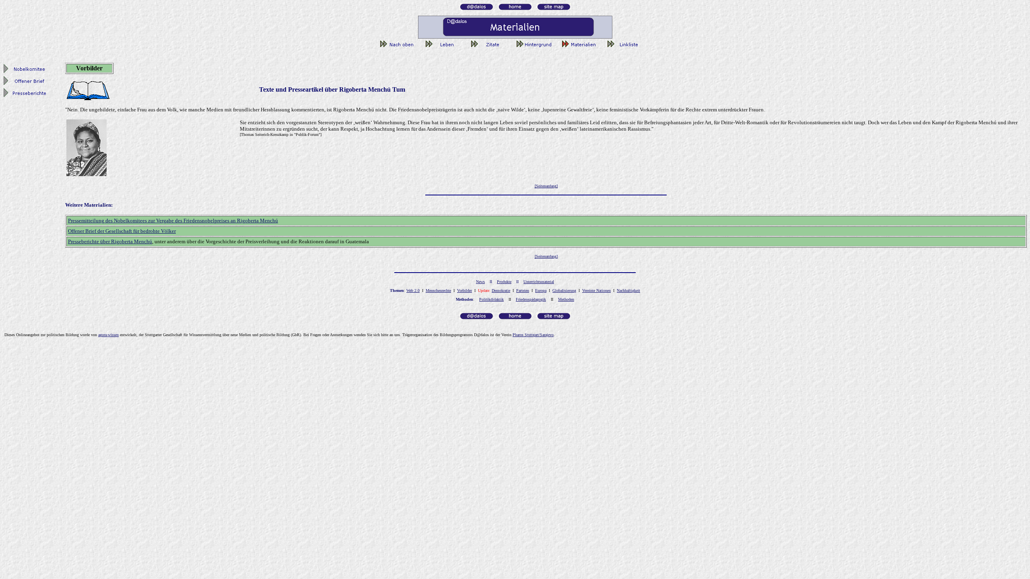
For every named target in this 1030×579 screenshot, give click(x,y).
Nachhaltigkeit (628, 290)
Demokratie (501, 290)
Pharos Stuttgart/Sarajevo (533, 335)
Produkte (504, 281)
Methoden (566, 299)
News (480, 281)
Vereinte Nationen (596, 290)
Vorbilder (464, 290)
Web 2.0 (413, 290)
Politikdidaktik (491, 299)
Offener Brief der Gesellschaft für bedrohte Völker (122, 231)
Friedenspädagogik (531, 299)
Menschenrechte (438, 290)
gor (108, 335)
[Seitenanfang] (546, 186)
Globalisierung (564, 290)
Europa (540, 290)
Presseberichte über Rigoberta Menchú (110, 241)
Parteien (522, 290)
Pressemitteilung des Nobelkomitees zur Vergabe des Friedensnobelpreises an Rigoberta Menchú (173, 221)
